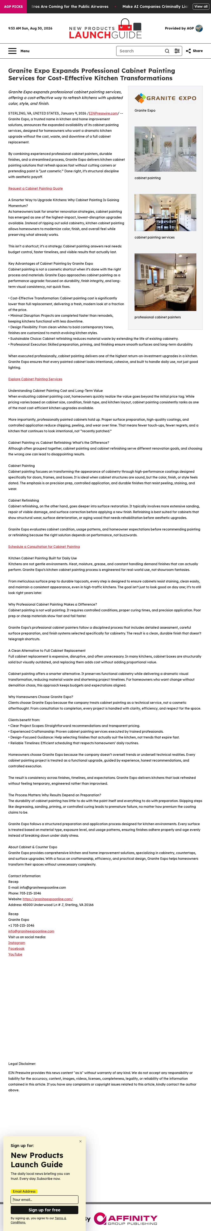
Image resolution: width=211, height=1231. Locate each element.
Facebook (16, 948)
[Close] (80, 1141)
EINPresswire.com (103, 113)
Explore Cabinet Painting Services (35, 379)
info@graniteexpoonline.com (31, 931)
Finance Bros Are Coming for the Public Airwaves (61, 6)
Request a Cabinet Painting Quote (35, 188)
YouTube (15, 954)
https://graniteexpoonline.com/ (48, 899)
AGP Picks (13, 7)
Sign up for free (44, 1209)
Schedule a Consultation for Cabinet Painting (44, 547)
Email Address (24, 1191)
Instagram (16, 943)
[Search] (167, 51)
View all (201, 6)
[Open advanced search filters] (177, 51)
